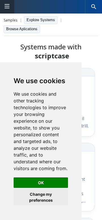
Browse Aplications (21, 29)
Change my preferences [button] (41, 197)
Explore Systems (41, 20)
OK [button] (41, 182)
